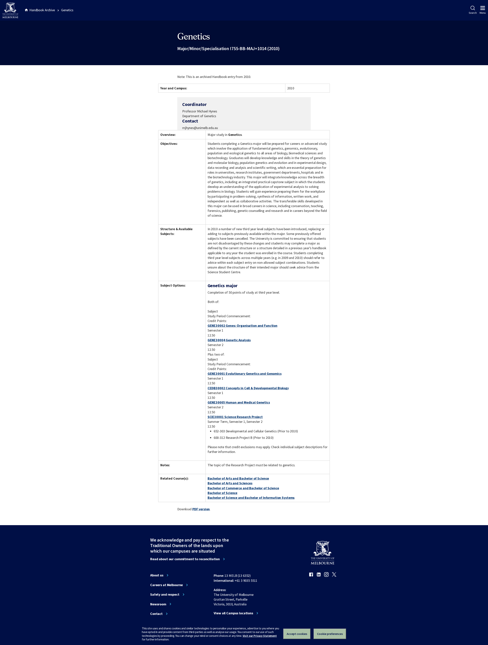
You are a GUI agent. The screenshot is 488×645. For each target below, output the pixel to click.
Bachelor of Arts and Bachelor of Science (238, 478)
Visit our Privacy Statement (260, 636)
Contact (156, 614)
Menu (483, 12)
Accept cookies (297, 634)
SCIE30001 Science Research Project (235, 417)
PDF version (201, 509)
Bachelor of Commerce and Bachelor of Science (243, 488)
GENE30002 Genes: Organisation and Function (242, 325)
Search (473, 12)
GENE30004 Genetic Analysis (229, 340)
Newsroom (158, 604)
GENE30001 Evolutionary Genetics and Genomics (245, 373)
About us (156, 575)
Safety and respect (164, 594)
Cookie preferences (330, 634)
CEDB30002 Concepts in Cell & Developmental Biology (248, 388)
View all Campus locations (233, 613)
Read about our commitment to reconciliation (185, 559)
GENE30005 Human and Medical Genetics (239, 402)
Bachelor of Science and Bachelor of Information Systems (251, 497)
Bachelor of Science (222, 493)
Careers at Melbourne (166, 585)
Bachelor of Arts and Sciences (230, 483)
